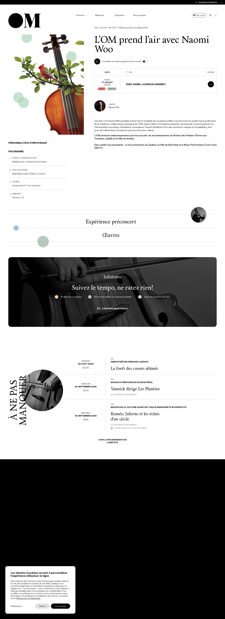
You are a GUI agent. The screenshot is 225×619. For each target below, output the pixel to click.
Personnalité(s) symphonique (27, 142)
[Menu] (215, 15)
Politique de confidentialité (28, 598)
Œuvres (110, 234)
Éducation (119, 15)
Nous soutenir (139, 15)
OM (95, 28)
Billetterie (99, 15)
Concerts (80, 15)
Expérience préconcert (111, 221)
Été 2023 (112, 28)
